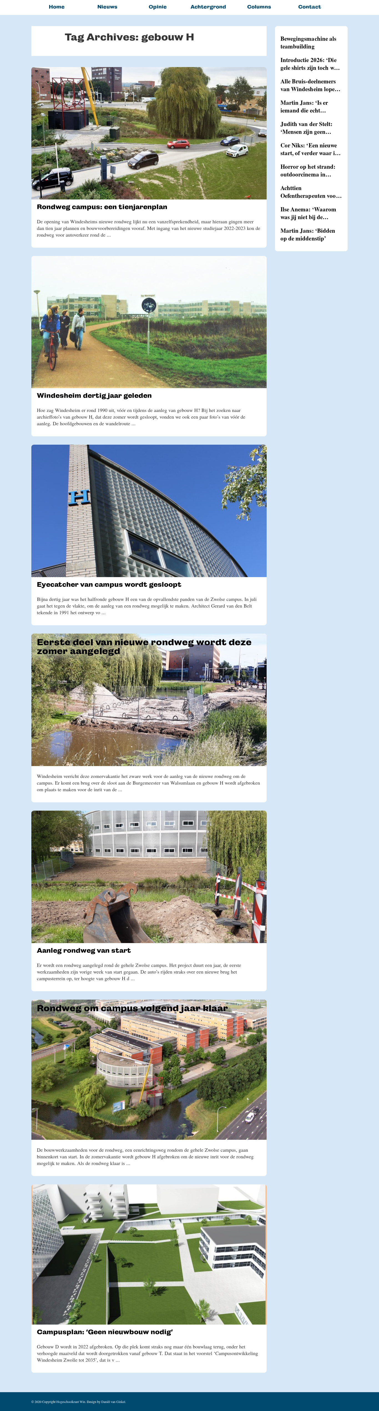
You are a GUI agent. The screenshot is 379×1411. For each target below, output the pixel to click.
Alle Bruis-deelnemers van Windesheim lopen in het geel (309, 85)
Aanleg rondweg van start (84, 950)
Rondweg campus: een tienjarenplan (102, 207)
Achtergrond (208, 7)
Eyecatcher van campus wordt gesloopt (109, 584)
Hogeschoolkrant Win (70, 1401)
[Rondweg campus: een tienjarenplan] (149, 133)
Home (57, 7)
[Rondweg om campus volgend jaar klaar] (149, 1070)
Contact (309, 7)
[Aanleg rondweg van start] (149, 877)
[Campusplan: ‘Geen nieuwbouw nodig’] (149, 1254)
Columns (259, 7)
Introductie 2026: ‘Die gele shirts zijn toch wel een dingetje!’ (309, 63)
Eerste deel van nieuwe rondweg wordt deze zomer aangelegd (144, 646)
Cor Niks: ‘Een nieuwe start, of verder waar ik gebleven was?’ (309, 149)
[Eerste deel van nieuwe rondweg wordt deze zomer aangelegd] (149, 700)
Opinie (158, 7)
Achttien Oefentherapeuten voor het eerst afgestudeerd (309, 191)
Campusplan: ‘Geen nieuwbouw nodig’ (105, 1332)
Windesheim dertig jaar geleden (94, 395)
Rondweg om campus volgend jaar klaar (132, 1008)
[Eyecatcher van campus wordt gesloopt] (149, 511)
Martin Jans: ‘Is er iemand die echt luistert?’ (304, 106)
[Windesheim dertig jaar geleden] (149, 322)
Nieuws (107, 7)
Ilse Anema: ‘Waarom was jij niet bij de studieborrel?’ (309, 213)
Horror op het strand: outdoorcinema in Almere (308, 170)
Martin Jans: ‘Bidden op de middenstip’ (308, 234)
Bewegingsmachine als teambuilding (309, 42)
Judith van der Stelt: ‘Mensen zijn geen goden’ (307, 127)
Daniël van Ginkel (113, 1401)
